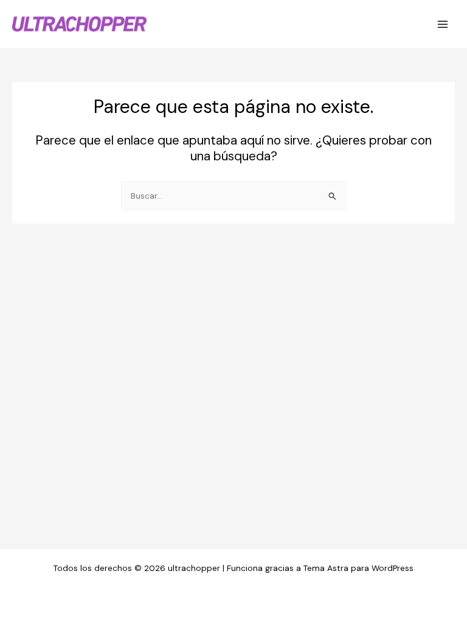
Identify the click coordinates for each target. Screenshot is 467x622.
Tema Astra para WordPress (358, 567)
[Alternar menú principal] (443, 24)
